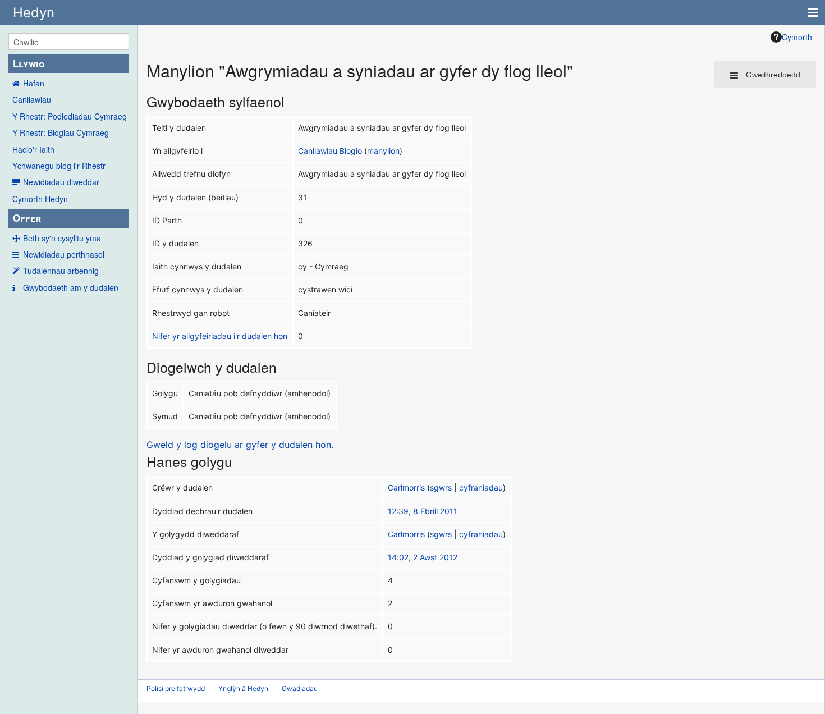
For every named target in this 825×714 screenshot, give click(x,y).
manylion (383, 150)
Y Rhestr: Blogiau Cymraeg (60, 132)
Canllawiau (31, 99)
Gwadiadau (300, 688)
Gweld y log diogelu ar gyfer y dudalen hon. (239, 444)
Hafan (33, 83)
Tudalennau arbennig (61, 270)
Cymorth (797, 37)
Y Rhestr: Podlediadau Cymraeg (69, 116)
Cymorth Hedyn (40, 198)
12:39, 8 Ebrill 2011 (422, 511)
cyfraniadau (481, 487)
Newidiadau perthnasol (63, 254)
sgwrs (441, 487)
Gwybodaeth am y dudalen (70, 287)
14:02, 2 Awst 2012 (422, 557)
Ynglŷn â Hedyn (243, 688)
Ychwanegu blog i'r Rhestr (59, 165)
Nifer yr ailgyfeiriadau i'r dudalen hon (219, 336)
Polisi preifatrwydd (175, 688)
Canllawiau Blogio (330, 150)
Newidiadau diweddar (61, 181)
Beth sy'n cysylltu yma (62, 238)
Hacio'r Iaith (33, 149)
